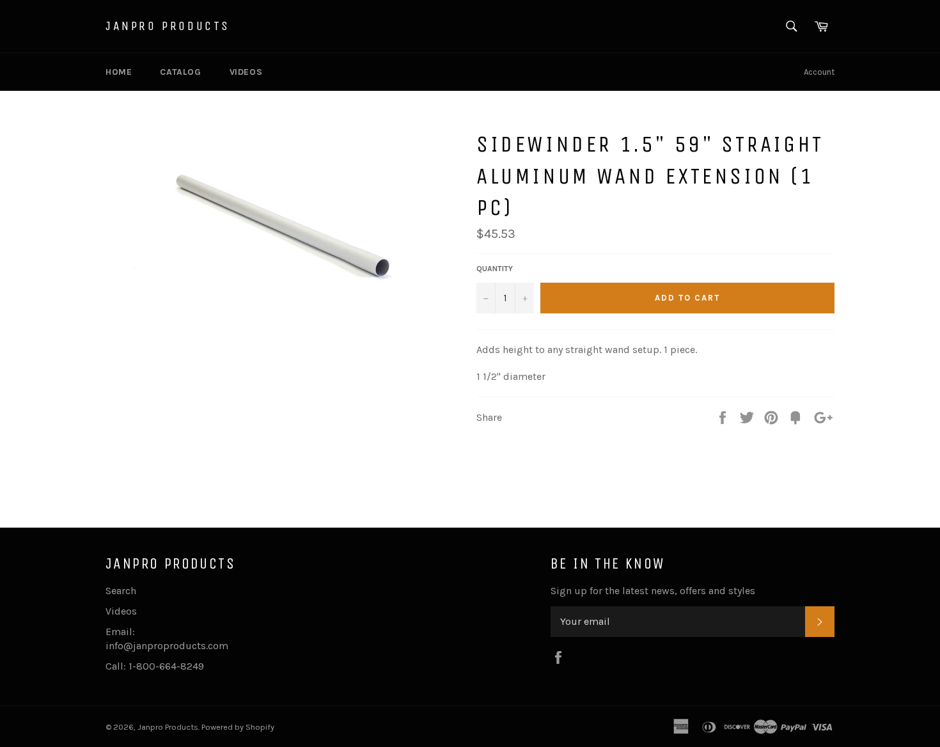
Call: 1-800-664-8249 (155, 666)
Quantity (494, 268)
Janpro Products (168, 26)
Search (121, 591)
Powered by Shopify (237, 727)
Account (819, 72)
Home (119, 72)
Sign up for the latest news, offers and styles (653, 591)
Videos (246, 72)
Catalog (180, 72)
